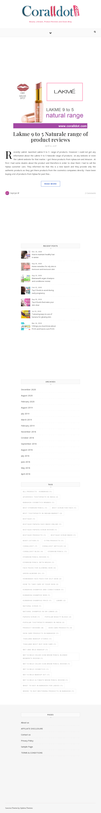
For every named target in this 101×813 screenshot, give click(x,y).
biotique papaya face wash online (42, 524)
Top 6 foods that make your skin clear (43, 303)
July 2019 (25, 413)
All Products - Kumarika (37, 491)
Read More (50, 184)
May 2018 (25, 468)
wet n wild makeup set (36, 675)
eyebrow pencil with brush (38, 562)
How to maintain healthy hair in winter (43, 256)
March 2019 (26, 419)
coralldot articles (54, 546)
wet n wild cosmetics (36, 669)
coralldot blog (33, 551)
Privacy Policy (27, 740)
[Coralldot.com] (50, 11)
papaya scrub (31, 617)
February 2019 (27, 425)
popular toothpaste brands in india (44, 622)
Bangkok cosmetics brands (38, 502)
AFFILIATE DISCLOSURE (32, 728)
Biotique (29, 519)
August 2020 (27, 395)
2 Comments (90, 193)
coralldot (30, 546)
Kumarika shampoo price (37, 600)
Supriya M (14, 193)
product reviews (33, 628)
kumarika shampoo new (36, 595)
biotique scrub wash (63, 535)
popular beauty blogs (58, 617)
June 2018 (25, 462)
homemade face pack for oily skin (42, 579)
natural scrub (32, 606)
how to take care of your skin (41, 584)
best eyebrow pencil (35, 508)
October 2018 (27, 437)
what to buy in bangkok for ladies (43, 686)
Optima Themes (26, 808)
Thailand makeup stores (37, 639)
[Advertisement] (50, 56)
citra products (54, 541)
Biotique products (34, 535)
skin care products (60, 628)
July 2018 (25, 455)
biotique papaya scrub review (40, 530)
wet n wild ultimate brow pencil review (45, 680)
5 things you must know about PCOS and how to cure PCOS (44, 327)
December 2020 (28, 389)
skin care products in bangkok (41, 633)
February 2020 (27, 401)
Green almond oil (33, 573)
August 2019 (27, 407)
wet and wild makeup (35, 650)
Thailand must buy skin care (39, 644)
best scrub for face (64, 508)
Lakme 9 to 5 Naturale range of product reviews (50, 136)
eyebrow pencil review (36, 557)
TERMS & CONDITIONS (31, 752)
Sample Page (27, 746)
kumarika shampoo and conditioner (43, 590)
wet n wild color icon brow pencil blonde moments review (45, 656)
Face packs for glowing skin (39, 568)
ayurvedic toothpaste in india (40, 497)
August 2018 (27, 449)
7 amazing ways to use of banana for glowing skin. (42, 315)
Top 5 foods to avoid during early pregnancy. (43, 291)
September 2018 (29, 443)
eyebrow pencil (57, 551)
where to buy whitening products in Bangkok (48, 691)
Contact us (26, 734)
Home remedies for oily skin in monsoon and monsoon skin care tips (44, 268)
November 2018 (28, 431)
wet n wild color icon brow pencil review (46, 664)
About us (25, 722)
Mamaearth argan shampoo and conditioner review (43, 279)
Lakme (61, 600)
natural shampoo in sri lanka (40, 611)
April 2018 (25, 474)
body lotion (31, 541)
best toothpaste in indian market (42, 513)
